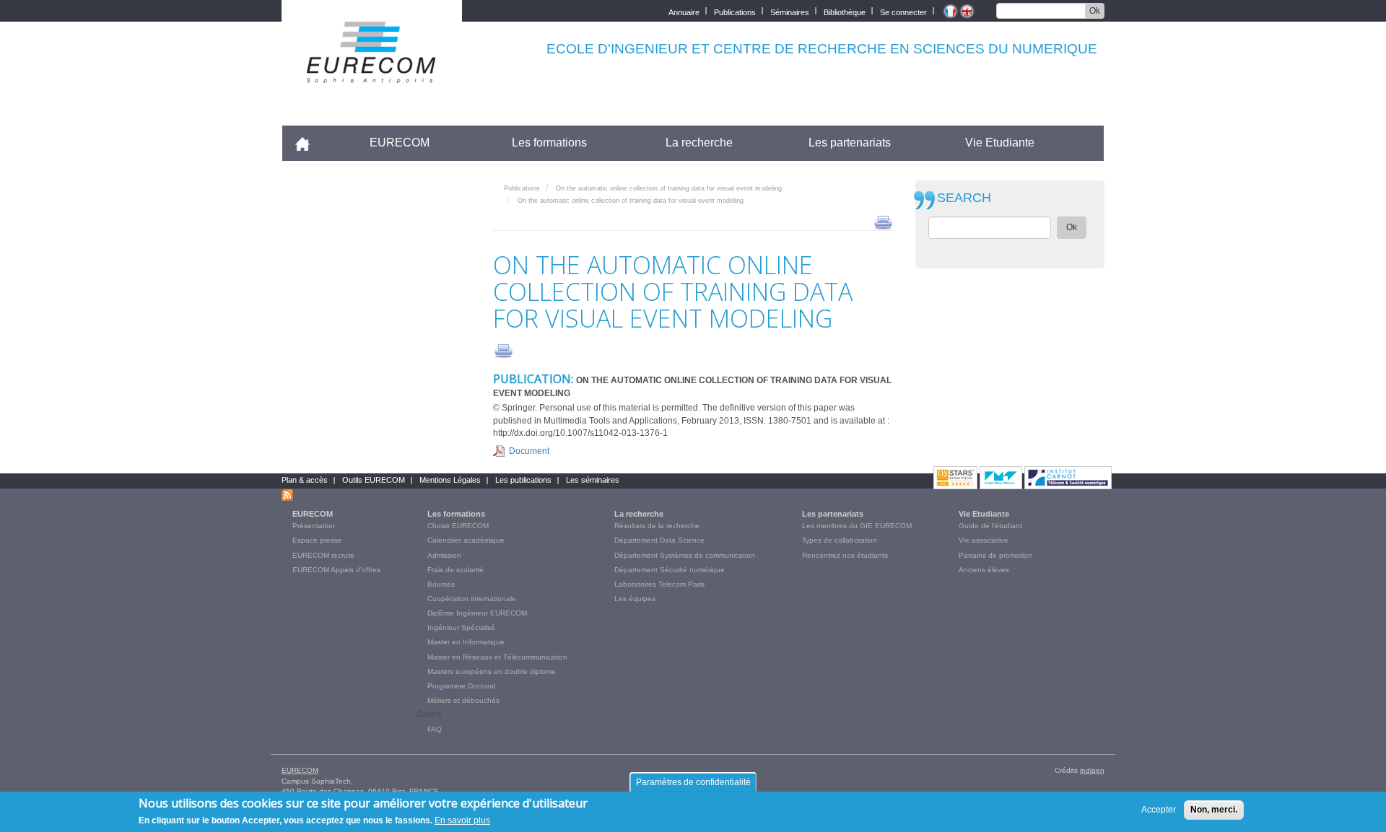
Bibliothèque (845, 11)
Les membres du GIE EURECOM (857, 526)
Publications (735, 11)
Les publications (523, 480)
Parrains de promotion (995, 555)
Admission (444, 555)
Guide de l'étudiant (990, 526)
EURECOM (400, 142)
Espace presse (317, 540)
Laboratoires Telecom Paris (659, 584)
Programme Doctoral (461, 686)
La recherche (699, 142)
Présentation (313, 526)
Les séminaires (592, 480)
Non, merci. (1213, 810)
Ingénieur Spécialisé (461, 627)
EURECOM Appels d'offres (336, 570)
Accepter (1158, 810)
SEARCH (964, 198)
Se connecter (903, 11)
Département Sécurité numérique (669, 570)
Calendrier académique (466, 540)
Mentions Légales (450, 480)
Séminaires (789, 11)
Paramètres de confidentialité (693, 782)
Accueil (308, 142)
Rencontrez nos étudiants (845, 555)
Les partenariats (849, 142)
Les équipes (634, 599)
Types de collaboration (839, 540)
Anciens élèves (984, 570)
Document (529, 451)
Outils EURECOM (373, 480)
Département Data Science (659, 540)
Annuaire (683, 11)
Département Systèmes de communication (684, 555)
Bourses (441, 584)
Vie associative (983, 540)
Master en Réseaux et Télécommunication (497, 657)
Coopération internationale (471, 599)
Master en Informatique (466, 642)
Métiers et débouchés (463, 700)
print (883, 221)
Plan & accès (305, 480)
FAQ (434, 729)
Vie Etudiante (999, 142)
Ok (1094, 11)
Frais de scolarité (455, 570)
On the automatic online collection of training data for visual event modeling (669, 188)
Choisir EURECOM (458, 526)
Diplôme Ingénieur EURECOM (477, 613)
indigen (1092, 770)
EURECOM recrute (323, 555)
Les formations (549, 142)
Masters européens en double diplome (491, 671)
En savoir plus (462, 820)
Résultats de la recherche (656, 526)
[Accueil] (372, 73)
